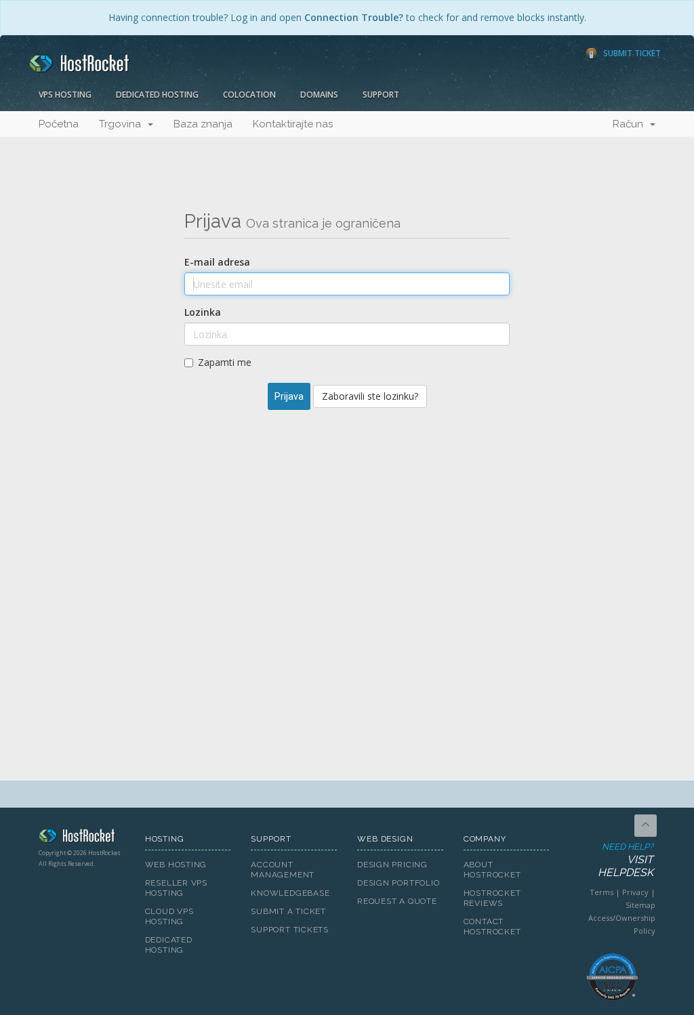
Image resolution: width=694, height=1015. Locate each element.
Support (381, 94)
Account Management (282, 869)
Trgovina (122, 124)
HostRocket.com (82, 838)
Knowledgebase (290, 893)
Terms (601, 892)
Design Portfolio (398, 883)
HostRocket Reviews (492, 898)
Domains (319, 94)
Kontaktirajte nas (293, 124)
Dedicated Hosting (157, 94)
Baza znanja (203, 124)
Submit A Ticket (288, 911)
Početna (59, 124)
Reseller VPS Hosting (176, 888)
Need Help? (625, 860)
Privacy (635, 892)
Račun (631, 124)
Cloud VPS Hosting (169, 916)
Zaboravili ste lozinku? (370, 396)
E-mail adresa (217, 261)
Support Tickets (290, 929)
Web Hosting (176, 864)
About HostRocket (492, 869)
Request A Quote (397, 901)
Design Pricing (392, 864)
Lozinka (202, 312)
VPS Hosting (65, 94)
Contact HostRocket (492, 926)
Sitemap (640, 905)
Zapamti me (224, 362)
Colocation (249, 94)
